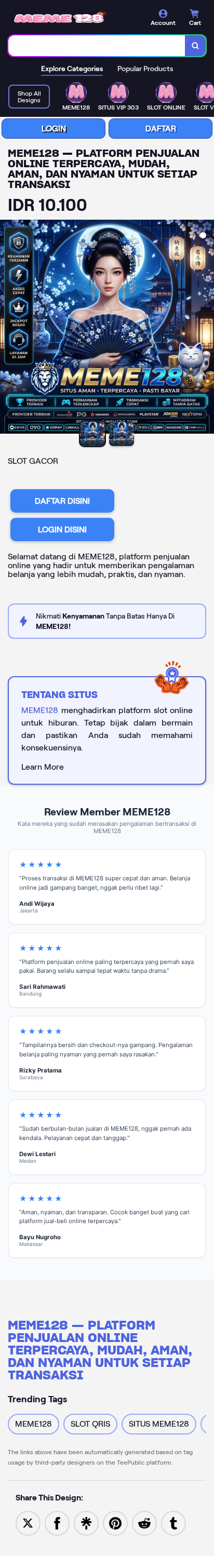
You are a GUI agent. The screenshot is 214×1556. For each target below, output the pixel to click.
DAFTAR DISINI (62, 501)
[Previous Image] (8, 328)
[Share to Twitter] (28, 1522)
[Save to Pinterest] (115, 1522)
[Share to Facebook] (57, 1522)
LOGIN (54, 128)
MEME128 (39, 710)
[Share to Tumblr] (173, 1522)
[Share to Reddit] (144, 1522)
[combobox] (96, 45)
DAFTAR (160, 128)
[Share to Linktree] (86, 1522)
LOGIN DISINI (62, 529)
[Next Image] (205, 328)
